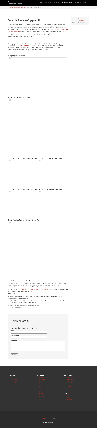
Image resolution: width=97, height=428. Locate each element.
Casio (40, 386)
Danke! (68, 397)
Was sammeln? (70, 379)
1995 (12, 384)
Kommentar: (14, 340)
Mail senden (81, 20)
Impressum (69, 399)
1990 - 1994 (14, 382)
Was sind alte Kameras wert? (74, 377)
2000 (12, 393)
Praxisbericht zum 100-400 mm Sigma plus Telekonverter (34, 289)
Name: (12, 330)
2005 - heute (14, 402)
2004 (12, 400)
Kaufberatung (70, 382)
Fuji (40, 388)
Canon (40, 384)
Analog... (13, 377)
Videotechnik (14, 379)
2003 (12, 398)
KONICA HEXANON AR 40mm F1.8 (28, 45)
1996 (12, 386)
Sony (40, 395)
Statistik (69, 386)
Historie (41, 377)
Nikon (40, 391)
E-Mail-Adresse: (15, 335)
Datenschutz (70, 400)
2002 (12, 396)
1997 (12, 388)
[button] (48, 3)
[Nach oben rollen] (92, 423)
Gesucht (41, 382)
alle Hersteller (42, 396)
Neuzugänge (42, 379)
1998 (12, 389)
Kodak (40, 389)
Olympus (41, 393)
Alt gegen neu (70, 381)
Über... (68, 395)
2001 (12, 395)
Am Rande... (70, 384)
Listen (40, 381)
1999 (12, 391)
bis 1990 (13, 381)
